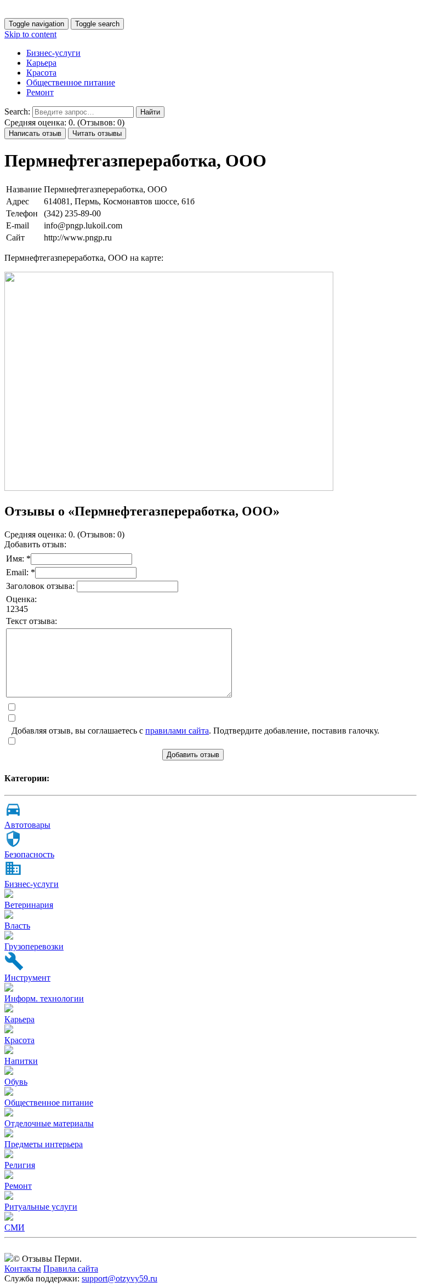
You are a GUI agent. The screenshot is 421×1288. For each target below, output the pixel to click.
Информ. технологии (44, 998)
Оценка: (21, 599)
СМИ (14, 1227)
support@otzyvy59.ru (119, 1278)
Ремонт (40, 92)
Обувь (15, 1081)
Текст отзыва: (31, 621)
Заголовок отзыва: (41, 586)
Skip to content (30, 34)
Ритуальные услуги (40, 1206)
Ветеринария (28, 904)
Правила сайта (70, 1268)
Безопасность (29, 854)
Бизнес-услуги (53, 53)
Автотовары (27, 824)
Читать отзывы (97, 133)
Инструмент (27, 977)
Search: (17, 111)
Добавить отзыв (193, 755)
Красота (41, 72)
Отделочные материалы (49, 1123)
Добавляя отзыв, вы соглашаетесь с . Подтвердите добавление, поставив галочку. (195, 730)
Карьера (41, 62)
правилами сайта (177, 730)
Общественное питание (70, 82)
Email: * (20, 572)
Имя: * (18, 558)
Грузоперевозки (34, 946)
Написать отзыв (35, 133)
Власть (17, 925)
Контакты (22, 1268)
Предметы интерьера (43, 1144)
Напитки (21, 1061)
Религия (19, 1165)
